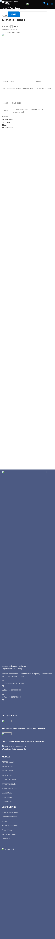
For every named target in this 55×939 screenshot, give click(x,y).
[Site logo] (27, 4)
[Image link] (24, 566)
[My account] (38, 3)
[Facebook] (5, 706)
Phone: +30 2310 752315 (14, 683)
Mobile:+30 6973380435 (11, 690)
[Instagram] (12, 706)
